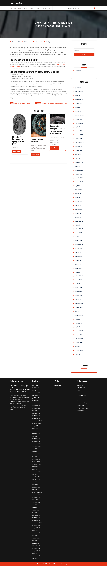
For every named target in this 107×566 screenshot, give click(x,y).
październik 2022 (79, 205)
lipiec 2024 (78, 154)
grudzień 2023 (79, 170)
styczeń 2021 (78, 288)
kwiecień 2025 (79, 123)
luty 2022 (77, 237)
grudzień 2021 (79, 244)
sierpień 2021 (78, 260)
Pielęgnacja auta (81, 395)
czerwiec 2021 (79, 268)
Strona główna (16, 8)
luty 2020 (77, 327)
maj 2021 (77, 272)
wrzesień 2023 (79, 178)
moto (25, 8)
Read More (16, 151)
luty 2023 (77, 197)
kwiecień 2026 (79, 99)
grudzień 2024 (79, 135)
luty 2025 (77, 127)
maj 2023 (77, 186)
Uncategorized (81, 405)
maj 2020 (77, 319)
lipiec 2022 (78, 217)
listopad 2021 (78, 248)
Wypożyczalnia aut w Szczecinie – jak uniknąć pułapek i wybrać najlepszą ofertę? (20, 391)
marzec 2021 (78, 280)
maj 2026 (77, 95)
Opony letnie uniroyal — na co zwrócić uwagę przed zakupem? (57, 130)
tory (38, 8)
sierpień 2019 (78, 342)
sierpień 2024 (78, 150)
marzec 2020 (78, 323)
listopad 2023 (78, 174)
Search (84, 54)
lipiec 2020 (78, 311)
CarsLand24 (16, 3)
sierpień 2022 (78, 213)
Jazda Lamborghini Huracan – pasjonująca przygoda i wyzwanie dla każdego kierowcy (19, 397)
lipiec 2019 (78, 346)
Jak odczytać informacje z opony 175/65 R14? (18, 140)
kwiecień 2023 (79, 189)
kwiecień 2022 (79, 229)
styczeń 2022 (78, 240)
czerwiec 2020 (79, 315)
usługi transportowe (83, 408)
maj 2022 (77, 225)
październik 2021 (79, 252)
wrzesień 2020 (79, 303)
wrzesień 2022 (79, 209)
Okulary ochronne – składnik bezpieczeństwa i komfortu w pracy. (18, 407)
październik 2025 (79, 115)
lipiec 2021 (78, 264)
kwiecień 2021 (79, 276)
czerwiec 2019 (79, 350)
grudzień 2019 (79, 331)
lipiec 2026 (78, 88)
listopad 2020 (78, 295)
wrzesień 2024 (79, 146)
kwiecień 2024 (79, 162)
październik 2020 (79, 299)
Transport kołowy (82, 403)
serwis (32, 8)
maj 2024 (77, 158)
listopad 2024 (78, 139)
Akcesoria (80, 385)
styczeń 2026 (78, 103)
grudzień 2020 (79, 291)
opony (16, 98)
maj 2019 (77, 354)
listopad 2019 (78, 335)
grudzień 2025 (79, 107)
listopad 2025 (78, 111)
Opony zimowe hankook (37, 140)
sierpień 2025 (78, 119)
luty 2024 (77, 166)
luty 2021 (77, 284)
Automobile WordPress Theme (47, 564)
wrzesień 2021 (79, 256)
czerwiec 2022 (79, 221)
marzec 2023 (78, 193)
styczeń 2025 (78, 131)
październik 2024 (79, 142)
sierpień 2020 (78, 307)
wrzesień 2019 (79, 339)
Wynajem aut (47, 8)
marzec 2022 (78, 233)
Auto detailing (81, 387)
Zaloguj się (78, 70)
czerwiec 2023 (79, 182)
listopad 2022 (78, 201)
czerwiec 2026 (79, 91)
